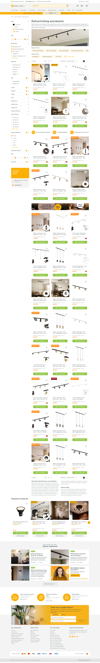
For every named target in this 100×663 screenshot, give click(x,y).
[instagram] (84, 579)
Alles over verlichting (55, 637)
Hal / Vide (16, 51)
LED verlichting (32, 10)
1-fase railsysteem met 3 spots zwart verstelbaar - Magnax (39, 365)
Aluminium (16, 65)
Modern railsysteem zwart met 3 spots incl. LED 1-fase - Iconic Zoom (40, 157)
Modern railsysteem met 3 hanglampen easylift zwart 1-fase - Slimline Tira (40, 300)
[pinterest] (87, 579)
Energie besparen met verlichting (57, 648)
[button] (50, 13)
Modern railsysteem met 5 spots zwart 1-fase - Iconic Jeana (38, 522)
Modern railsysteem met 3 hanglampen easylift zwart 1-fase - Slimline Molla (60, 300)
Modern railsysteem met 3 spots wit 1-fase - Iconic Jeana (59, 84)
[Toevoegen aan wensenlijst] (46, 66)
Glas (15, 71)
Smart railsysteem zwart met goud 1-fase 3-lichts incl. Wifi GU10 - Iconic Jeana (40, 398)
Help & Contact (82, 1)
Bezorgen (33, 633)
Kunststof (16, 67)
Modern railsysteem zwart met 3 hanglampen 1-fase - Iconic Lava (59, 464)
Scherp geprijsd (79, 10)
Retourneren (33, 637)
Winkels (87, 1)
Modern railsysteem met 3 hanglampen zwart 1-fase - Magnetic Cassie (79, 157)
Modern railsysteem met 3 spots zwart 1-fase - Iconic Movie (39, 332)
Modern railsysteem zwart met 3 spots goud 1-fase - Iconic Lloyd (78, 300)
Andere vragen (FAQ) (35, 640)
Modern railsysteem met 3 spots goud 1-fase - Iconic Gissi (59, 365)
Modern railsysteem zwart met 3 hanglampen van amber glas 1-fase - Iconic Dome (60, 332)
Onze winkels (14, 632)
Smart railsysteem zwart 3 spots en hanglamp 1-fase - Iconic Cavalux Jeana (40, 267)
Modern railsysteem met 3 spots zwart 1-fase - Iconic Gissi (59, 398)
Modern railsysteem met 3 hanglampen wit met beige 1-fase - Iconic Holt (60, 234)
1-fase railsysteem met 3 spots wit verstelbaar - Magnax (78, 398)
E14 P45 (16, 117)
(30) (58, 524)
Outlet (73, 10)
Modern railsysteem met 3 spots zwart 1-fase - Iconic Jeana (39, 84)
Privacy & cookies (15, 637)
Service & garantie (35, 635)
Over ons (13, 630)
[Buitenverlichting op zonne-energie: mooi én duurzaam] (20, 573)
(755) (39, 524)
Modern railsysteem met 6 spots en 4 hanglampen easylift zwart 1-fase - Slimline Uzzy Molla (78, 84)
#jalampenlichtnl (15, 641)
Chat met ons (18, 185)
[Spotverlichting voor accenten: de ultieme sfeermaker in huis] (20, 557)
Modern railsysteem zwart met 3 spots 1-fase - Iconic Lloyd (78, 464)
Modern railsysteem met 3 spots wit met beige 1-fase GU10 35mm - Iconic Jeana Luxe (78, 332)
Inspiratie (52, 632)
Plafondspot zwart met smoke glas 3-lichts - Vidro (78, 522)
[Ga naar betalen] (88, 61)
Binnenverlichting (14, 10)
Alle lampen (52, 630)
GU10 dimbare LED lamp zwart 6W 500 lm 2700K (20, 522)
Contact (13, 643)
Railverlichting (25, 16)
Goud (17, 31)
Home (12, 16)
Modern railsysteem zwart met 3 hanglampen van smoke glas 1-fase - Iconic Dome (60, 431)
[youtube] (77, 636)
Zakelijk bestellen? (35, 641)
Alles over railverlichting (55, 643)
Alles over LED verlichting (56, 640)
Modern (16, 83)
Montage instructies (54, 635)
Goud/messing (19, 29)
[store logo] (18, 6)
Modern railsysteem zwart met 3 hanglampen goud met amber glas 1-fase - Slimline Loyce (79, 365)
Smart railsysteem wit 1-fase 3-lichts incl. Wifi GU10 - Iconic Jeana (79, 267)
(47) (19, 524)
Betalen (32, 632)
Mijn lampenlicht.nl (35, 630)
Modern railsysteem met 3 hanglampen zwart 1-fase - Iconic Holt (59, 267)
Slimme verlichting (41, 10)
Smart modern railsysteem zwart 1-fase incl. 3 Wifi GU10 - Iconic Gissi (40, 431)
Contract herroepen (35, 638)
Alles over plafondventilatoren (57, 646)
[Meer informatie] (61, 13)
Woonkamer (17, 46)
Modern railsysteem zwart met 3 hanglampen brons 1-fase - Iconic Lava (79, 431)
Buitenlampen (23, 10)
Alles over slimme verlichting (56, 645)
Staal (15, 69)
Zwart (17, 24)
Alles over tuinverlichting (55, 638)
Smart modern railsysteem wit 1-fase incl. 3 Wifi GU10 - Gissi (79, 234)
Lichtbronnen (61, 10)
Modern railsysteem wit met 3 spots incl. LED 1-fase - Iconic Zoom (79, 117)
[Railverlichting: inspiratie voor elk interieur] (60, 557)
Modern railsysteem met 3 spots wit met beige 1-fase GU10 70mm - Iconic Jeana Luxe (59, 190)
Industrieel (16, 81)
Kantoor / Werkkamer (19, 56)
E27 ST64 (16, 127)
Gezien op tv (53, 633)
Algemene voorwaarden (16, 635)
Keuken (16, 53)
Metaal (15, 74)
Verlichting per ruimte (52, 10)
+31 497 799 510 (23, 180)
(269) (78, 524)
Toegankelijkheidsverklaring (17, 638)
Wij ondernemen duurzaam (17, 633)
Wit (16, 27)
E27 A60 (16, 120)
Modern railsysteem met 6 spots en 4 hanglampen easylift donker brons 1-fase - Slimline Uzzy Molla (40, 117)
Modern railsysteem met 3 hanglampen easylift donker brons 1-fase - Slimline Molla (60, 117)
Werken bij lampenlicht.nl (17, 640)
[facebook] (82, 579)
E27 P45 (16, 124)
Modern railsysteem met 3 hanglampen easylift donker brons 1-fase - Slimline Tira (79, 190)
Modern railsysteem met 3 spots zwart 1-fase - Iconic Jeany (39, 190)
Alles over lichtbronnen (55, 641)
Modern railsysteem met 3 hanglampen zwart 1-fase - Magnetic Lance (40, 464)
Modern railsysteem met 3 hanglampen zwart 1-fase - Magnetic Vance (40, 234)
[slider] (15, 39)
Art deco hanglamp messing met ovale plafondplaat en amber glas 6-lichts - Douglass (59, 522)
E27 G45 (16, 122)
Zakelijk (68, 10)
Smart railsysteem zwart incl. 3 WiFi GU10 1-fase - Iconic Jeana (60, 157)
